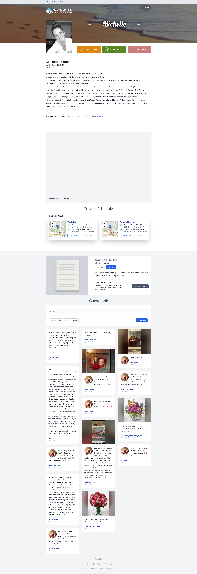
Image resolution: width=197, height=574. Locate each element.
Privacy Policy (93, 565)
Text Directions (74, 235)
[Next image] (113, 361)
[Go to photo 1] (97, 372)
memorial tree (71, 116)
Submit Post (142, 320)
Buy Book (111, 267)
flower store (101, 116)
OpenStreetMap (100, 568)
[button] (57, 227)
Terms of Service (104, 565)
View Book (99, 267)
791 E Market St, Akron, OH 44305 (83, 231)
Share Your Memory (140, 286)
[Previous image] (84, 361)
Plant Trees (88, 235)
